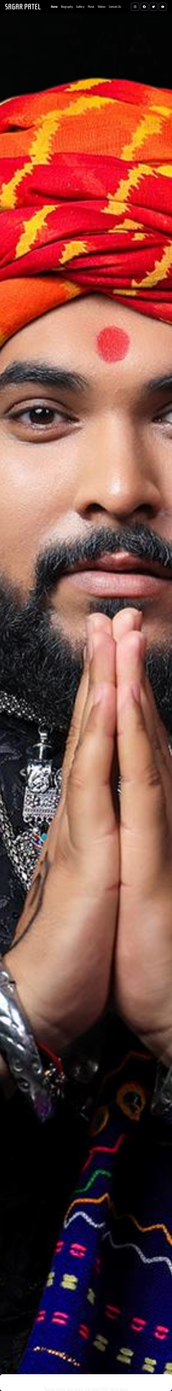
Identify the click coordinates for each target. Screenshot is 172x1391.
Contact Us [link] (115, 7)
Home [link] (54, 7)
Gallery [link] (80, 7)
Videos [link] (102, 7)
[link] (135, 7)
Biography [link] (67, 7)
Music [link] (91, 7)
